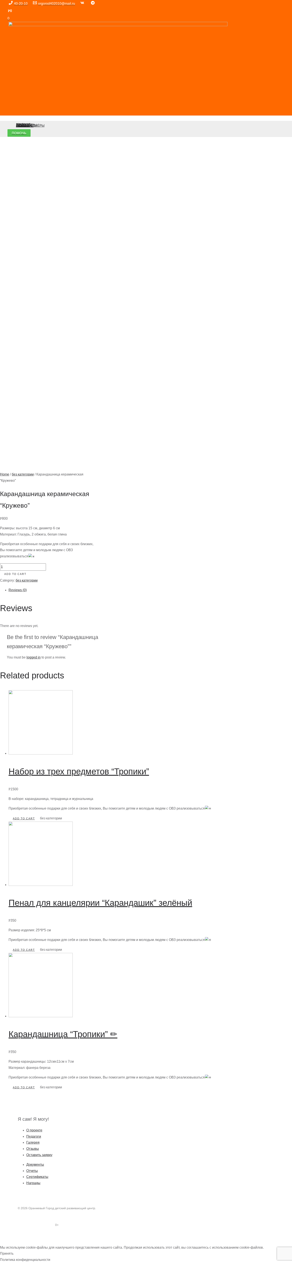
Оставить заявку (39, 1155)
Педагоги (33, 1136)
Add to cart (15, 574)
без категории (23, 474)
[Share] (13, 1236)
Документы (35, 1164)
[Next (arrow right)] (13, 1242)
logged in (34, 657)
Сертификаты (37, 1177)
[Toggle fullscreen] (23, 1236)
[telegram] (93, 3)
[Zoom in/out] (32, 1236)
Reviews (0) (18, 590)
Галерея (33, 1142)
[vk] (83, 3)
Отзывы (32, 1148)
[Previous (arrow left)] (4, 1242)
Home (4, 474)
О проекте (34, 1130)
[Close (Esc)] (4, 1236)
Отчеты (32, 1171)
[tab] (110, 590)
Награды (33, 1183)
